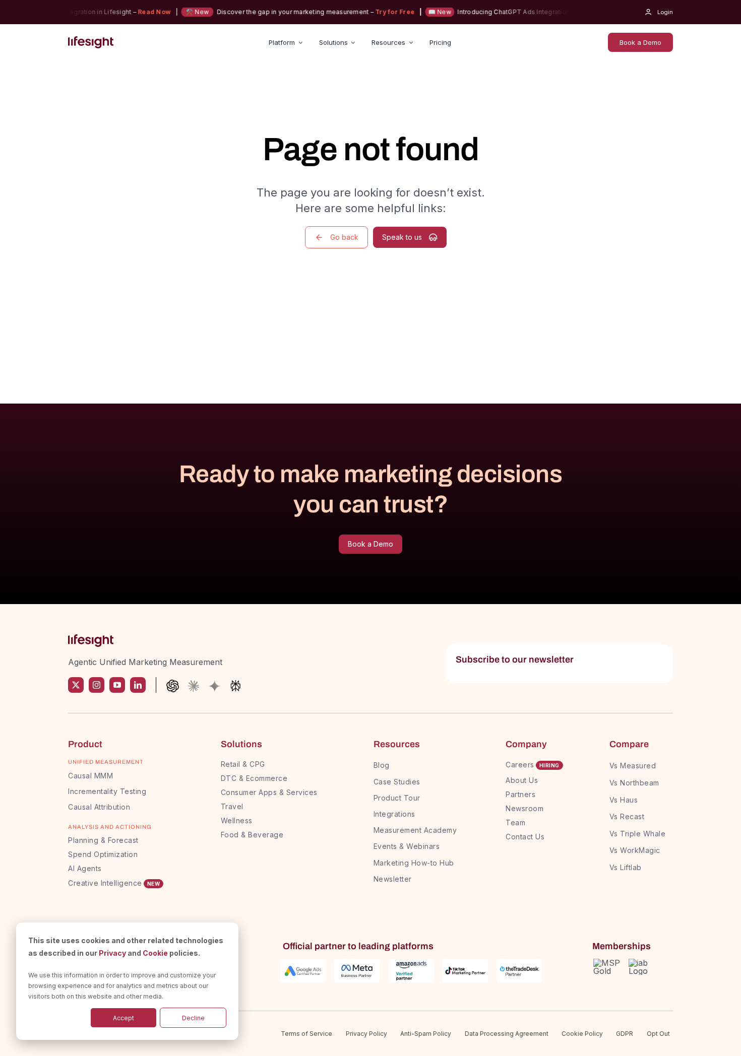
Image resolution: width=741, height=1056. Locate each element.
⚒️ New (186, 12)
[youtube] (117, 685)
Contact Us (525, 836)
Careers (520, 764)
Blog (382, 765)
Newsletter (393, 879)
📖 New (429, 12)
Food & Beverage (252, 834)
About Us (522, 780)
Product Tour (397, 798)
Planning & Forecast (103, 840)
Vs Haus (623, 800)
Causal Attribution (99, 807)
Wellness (237, 820)
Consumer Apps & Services (269, 792)
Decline (193, 1018)
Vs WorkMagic (634, 850)
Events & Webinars (407, 846)
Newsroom (524, 808)
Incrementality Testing (107, 791)
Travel (232, 806)
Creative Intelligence (105, 883)
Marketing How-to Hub (414, 863)
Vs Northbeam (634, 782)
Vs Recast (627, 816)
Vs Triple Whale (637, 833)
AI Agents (85, 868)
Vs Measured (632, 765)
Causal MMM (90, 775)
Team (517, 822)
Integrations (394, 814)
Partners (520, 794)
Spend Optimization (103, 854)
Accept (123, 1018)
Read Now (143, 12)
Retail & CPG (243, 764)
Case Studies (397, 781)
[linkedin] (138, 685)
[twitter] (76, 685)
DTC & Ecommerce (254, 778)
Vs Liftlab (625, 867)
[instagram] (96, 685)
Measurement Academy (415, 830)
